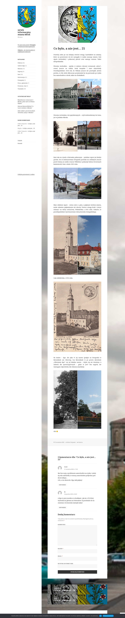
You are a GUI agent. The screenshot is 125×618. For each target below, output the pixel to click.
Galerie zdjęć (21, 66)
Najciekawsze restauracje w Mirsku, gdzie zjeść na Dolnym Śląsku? (26, 101)
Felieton (20, 63)
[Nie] (123, 616)
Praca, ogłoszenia (22, 83)
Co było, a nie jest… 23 (29, 128)
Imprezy (20, 71)
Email (60, 556)
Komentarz (61, 524)
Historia (20, 68)
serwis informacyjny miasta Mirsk (24, 32)
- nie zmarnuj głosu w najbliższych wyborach (26, 51)
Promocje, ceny (22, 86)
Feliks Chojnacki (71, 442)
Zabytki (20, 140)
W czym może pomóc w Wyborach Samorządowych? (27, 45)
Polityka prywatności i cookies (26, 174)
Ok (100, 615)
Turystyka (20, 89)
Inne (19, 74)
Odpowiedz (62, 485)
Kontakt (20, 143)
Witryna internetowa (65, 563)
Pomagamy (21, 80)
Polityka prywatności (108, 615)
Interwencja (21, 77)
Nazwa (60, 548)
